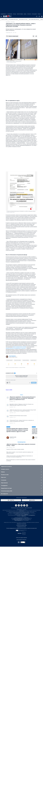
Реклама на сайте (5, 474)
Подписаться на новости (6, 466)
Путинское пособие (17, 360)
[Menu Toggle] (1, 16)
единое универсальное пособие (19, 346)
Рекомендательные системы (21, 526)
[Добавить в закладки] (33, 36)
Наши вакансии (4, 482)
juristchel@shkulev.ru (32, 515)
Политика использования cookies (21, 525)
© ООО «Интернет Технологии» (21, 539)
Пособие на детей (9, 360)
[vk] (19, 505)
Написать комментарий (13, 36)
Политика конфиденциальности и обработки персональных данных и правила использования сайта (21, 528)
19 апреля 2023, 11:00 (9, 32)
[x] (24, 505)
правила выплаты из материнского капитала (15, 348)
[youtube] (27, 505)
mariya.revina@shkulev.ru (18, 520)
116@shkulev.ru (26, 514)
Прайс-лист (3, 477)
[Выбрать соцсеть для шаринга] (36, 36)
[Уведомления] (39, 16)
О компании (3, 480)
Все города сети (4, 493)
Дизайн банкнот (33, 360)
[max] (21, 505)
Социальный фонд (26, 360)
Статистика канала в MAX (6, 490)
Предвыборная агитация (6, 488)
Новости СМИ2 (9, 389)
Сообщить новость (5, 469)
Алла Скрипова (12, 356)
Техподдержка (4, 485)
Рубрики (3, 471)
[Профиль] (41, 16)
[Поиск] (36, 16)
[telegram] (16, 505)
